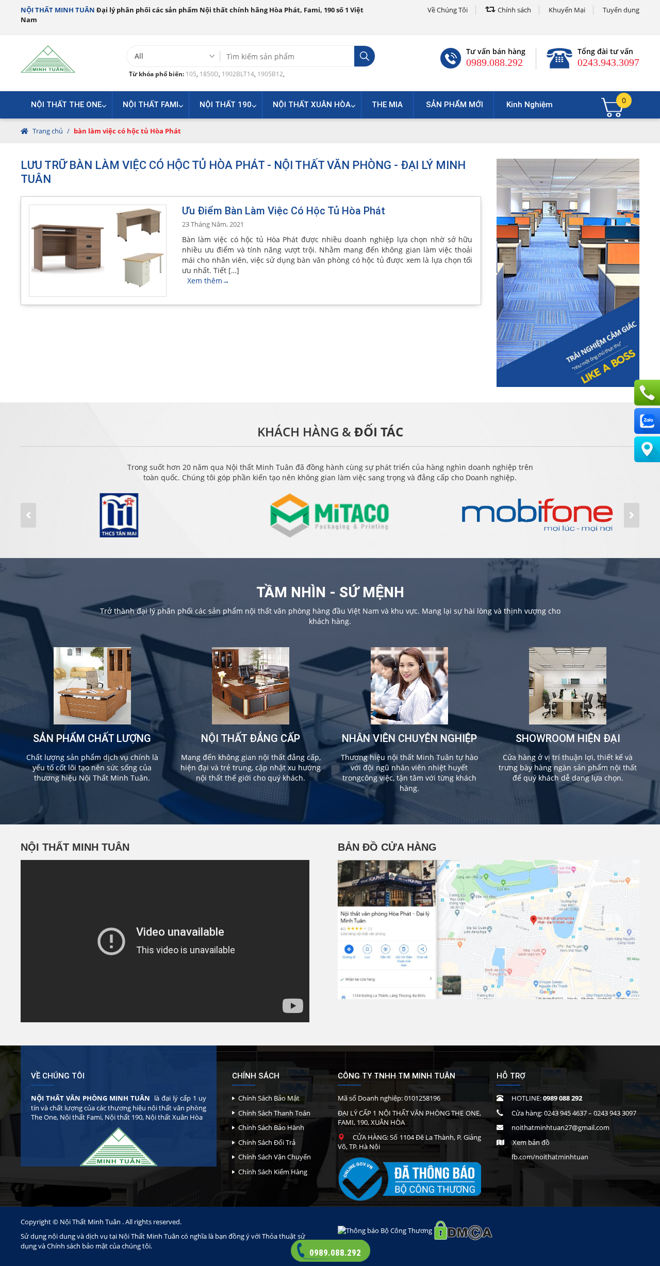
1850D (209, 74)
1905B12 (270, 74)
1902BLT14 (238, 74)
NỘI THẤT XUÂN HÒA (312, 104)
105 (191, 74)
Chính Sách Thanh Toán (274, 1113)
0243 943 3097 (614, 1113)
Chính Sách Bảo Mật (269, 1098)
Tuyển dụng (621, 9)
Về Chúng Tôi (447, 9)
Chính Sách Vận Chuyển (274, 1156)
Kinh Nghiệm (529, 104)
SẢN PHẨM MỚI (454, 104)
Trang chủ (47, 131)
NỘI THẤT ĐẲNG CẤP (250, 738)
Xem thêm (208, 280)
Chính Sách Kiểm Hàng (272, 1171)
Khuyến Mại (567, 9)
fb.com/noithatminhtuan (550, 1156)
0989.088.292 (494, 62)
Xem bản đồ (531, 1142)
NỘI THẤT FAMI (150, 104)
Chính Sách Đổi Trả (266, 1142)
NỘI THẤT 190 (226, 104)
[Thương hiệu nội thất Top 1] (48, 58)
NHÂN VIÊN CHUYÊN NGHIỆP (409, 738)
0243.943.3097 (608, 62)
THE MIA (387, 104)
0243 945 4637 (565, 1113)
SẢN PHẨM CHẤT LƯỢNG (92, 738)
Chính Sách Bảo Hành (271, 1127)
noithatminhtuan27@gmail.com (560, 1127)
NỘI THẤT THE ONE (66, 104)
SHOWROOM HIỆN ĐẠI (568, 738)
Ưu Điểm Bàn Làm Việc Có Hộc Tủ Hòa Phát (283, 211)
